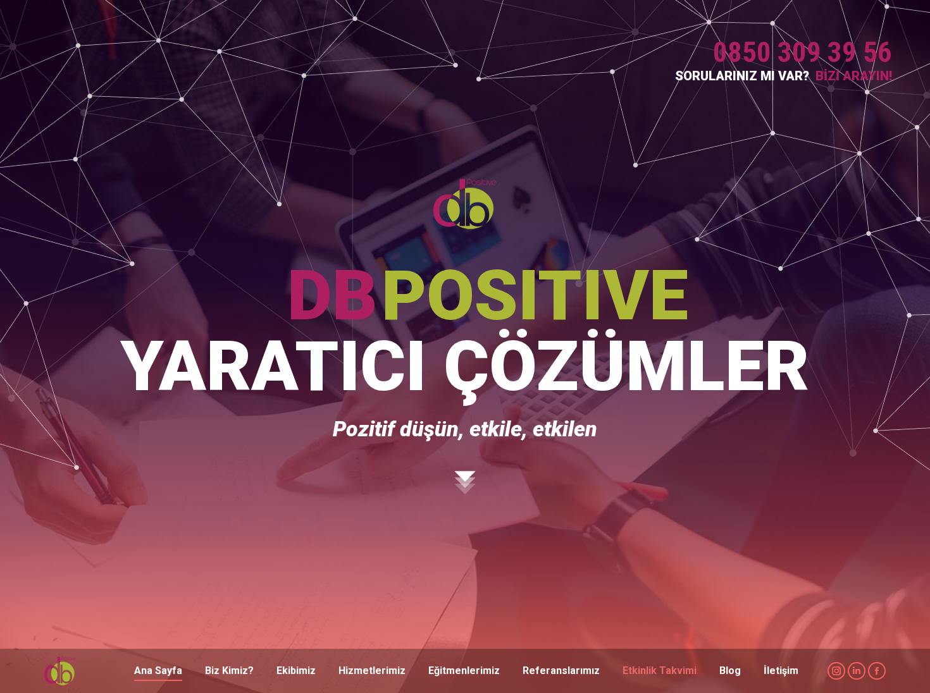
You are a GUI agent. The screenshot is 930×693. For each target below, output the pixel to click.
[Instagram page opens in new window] (836, 671)
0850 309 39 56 (802, 52)
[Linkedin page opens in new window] (856, 671)
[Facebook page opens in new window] (877, 671)
